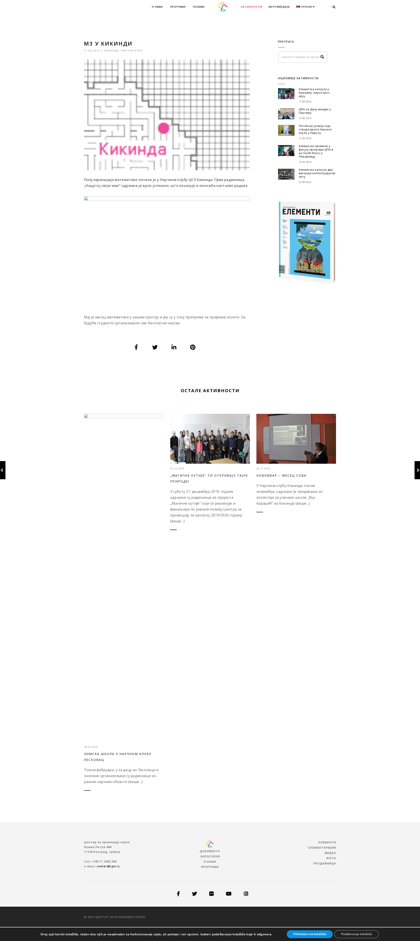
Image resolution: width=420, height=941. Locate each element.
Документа (210, 851)
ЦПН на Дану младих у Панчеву (315, 111)
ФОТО (331, 858)
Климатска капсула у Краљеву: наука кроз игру (314, 92)
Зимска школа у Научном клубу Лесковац (117, 757)
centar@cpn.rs (108, 866)
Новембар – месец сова (281, 475)
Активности (251, 6)
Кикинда (111, 50)
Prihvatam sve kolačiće (309, 934)
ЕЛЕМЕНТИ (327, 842)
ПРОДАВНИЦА (324, 863)
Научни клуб (132, 50)
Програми (178, 6)
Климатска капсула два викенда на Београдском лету (317, 173)
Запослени (210, 856)
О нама (157, 6)
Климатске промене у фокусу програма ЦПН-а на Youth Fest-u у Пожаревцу (316, 151)
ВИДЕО (330, 853)
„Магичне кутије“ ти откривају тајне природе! (209, 478)
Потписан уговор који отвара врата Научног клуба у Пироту (315, 129)
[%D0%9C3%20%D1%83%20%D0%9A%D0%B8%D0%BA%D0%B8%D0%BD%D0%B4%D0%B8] (136, 347)
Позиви (199, 6)
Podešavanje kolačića (356, 934)
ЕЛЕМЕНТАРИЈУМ (322, 848)
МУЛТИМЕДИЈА (279, 6)
